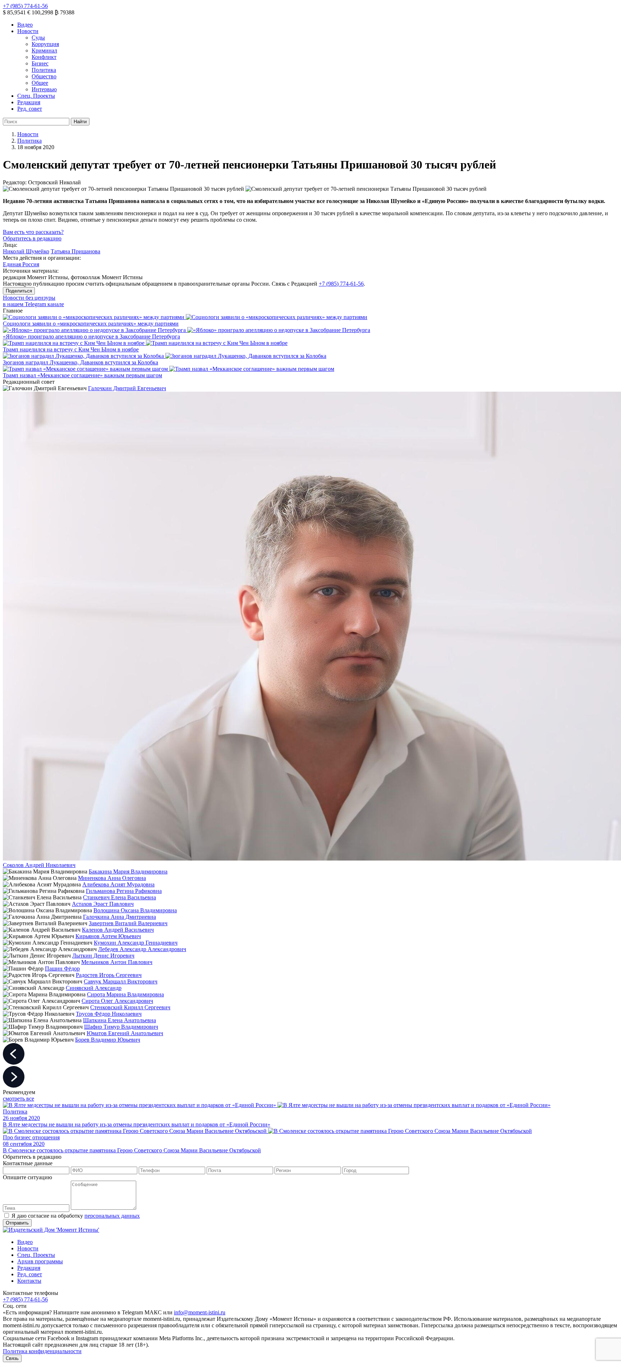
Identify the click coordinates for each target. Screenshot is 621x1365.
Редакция (28, 102)
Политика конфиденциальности (42, 1351)
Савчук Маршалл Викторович (120, 981)
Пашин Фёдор (62, 968)
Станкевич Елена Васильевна (119, 897)
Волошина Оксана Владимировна (135, 910)
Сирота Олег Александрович (117, 1001)
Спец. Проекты (36, 96)
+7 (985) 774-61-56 (25, 6)
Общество (44, 76)
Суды (38, 37)
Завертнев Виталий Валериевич (128, 923)
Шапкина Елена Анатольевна (119, 1020)
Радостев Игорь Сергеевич (109, 975)
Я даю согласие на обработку (76, 1216)
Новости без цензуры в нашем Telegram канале (33, 301)
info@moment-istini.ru (199, 1312)
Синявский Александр (93, 988)
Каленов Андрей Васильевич (118, 930)
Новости (27, 31)
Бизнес (40, 63)
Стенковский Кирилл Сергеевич (130, 1007)
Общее (40, 83)
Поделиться (19, 291)
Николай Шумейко (26, 251)
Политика (44, 70)
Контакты (29, 1281)
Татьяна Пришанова (75, 251)
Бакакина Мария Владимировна (128, 871)
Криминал (44, 50)
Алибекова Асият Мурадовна (118, 884)
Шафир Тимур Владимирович (121, 1027)
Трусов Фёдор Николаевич (109, 1014)
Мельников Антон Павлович (116, 962)
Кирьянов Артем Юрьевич (108, 936)
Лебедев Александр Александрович (142, 949)
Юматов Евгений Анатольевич (125, 1033)
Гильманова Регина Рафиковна (124, 891)
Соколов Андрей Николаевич (39, 865)
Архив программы (40, 1261)
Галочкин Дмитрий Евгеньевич (127, 388)
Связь (12, 1358)
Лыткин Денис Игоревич (103, 956)
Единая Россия (21, 264)
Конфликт (44, 57)
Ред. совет (29, 109)
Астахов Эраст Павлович (103, 904)
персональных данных (112, 1216)
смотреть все (18, 1099)
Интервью (44, 89)
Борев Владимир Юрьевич (107, 1040)
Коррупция (45, 44)
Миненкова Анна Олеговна (112, 878)
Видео (25, 25)
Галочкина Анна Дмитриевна (119, 917)
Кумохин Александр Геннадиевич (136, 943)
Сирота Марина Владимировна (125, 994)
